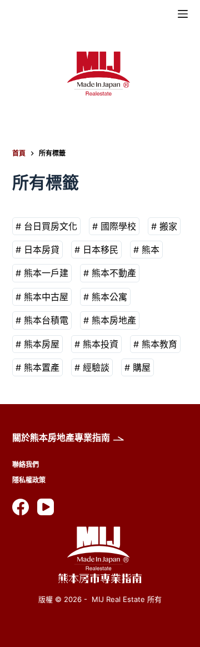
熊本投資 (100, 344)
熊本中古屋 (46, 296)
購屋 (142, 367)
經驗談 (96, 367)
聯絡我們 (25, 464)
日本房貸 (41, 249)
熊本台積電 (46, 320)
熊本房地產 (114, 320)
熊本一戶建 (46, 272)
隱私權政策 (29, 480)
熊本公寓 (109, 296)
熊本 (150, 249)
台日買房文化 (50, 226)
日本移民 (100, 249)
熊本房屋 (41, 344)
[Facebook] (20, 507)
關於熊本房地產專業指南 (61, 437)
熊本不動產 (114, 272)
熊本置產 (41, 367)
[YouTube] (45, 507)
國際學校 (118, 226)
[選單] (183, 14)
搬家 (168, 226)
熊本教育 (159, 344)
